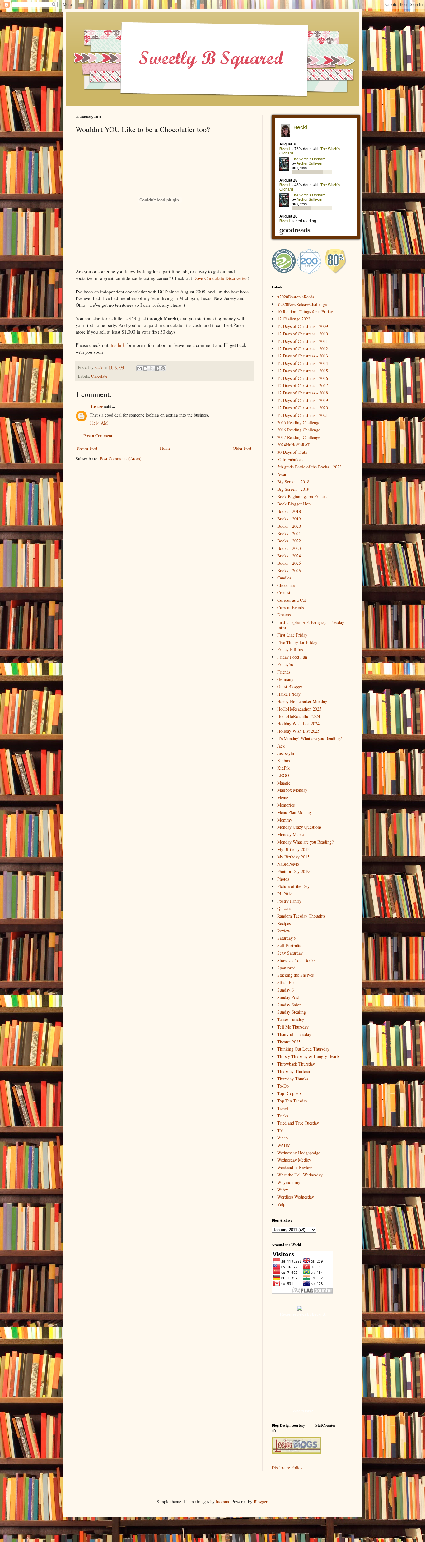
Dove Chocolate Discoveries (220, 278)
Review (283, 931)
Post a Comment (97, 436)
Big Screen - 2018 (293, 482)
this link (117, 345)
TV (280, 1130)
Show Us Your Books (296, 960)
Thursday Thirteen (293, 1071)
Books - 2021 (289, 533)
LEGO (283, 775)
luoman (222, 1501)
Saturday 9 (286, 938)
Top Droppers (289, 1093)
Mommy (284, 820)
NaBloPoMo (288, 864)
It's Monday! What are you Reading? (309, 738)
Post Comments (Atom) (121, 459)
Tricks (282, 1116)
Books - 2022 (289, 541)
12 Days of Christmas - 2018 (302, 393)
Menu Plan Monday (294, 812)
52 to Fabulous (290, 460)
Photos (283, 879)
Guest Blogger (289, 686)
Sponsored (286, 968)
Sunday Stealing (291, 1012)
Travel (282, 1108)
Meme (282, 797)
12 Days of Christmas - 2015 (302, 371)
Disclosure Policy (287, 1468)
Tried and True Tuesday (298, 1123)
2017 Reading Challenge (298, 437)
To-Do (283, 1086)
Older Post (242, 448)
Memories (286, 805)
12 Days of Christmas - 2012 (302, 349)
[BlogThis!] (145, 368)
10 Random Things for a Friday (305, 312)
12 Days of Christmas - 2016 (302, 378)
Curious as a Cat (291, 600)
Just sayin (285, 753)
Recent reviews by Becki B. (303, 1314)
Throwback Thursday (296, 1064)
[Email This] (139, 368)
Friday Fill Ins (290, 649)
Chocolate (99, 376)
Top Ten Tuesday (292, 1101)
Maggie (283, 783)
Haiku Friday (289, 694)
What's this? (303, 1411)
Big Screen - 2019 (293, 489)
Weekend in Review (294, 1167)
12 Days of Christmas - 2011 (302, 341)
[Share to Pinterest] (163, 368)
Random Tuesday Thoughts (301, 916)
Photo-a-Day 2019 (293, 871)
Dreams (284, 615)
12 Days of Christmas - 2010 (302, 334)
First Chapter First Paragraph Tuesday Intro (310, 624)
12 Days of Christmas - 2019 (302, 400)
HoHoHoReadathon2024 (298, 716)
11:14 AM (99, 423)
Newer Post (87, 448)
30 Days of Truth (292, 452)
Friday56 (285, 664)
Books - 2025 (289, 563)
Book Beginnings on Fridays (302, 496)
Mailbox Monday (292, 790)
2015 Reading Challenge (298, 423)
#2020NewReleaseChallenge (302, 304)
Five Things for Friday (297, 642)
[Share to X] (151, 368)
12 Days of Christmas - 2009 (302, 326)
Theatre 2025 (289, 1042)
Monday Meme (290, 834)
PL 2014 (284, 894)
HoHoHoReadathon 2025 (299, 709)
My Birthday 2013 (293, 849)
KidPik (283, 768)
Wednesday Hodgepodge (298, 1153)
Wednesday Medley (294, 1160)
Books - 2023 (289, 548)
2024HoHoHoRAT (293, 445)
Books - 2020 (289, 526)
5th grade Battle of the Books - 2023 (309, 467)
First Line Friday (292, 635)
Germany (285, 679)
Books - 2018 (289, 511)
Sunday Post (288, 997)
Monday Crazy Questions (299, 827)
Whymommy (288, 1182)
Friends (283, 672)
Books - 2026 (289, 570)
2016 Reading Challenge (298, 430)
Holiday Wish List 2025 (298, 731)
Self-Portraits (289, 945)
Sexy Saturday (290, 953)
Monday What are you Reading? (305, 842)
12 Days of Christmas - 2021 (302, 415)
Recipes (284, 923)
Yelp (281, 1204)
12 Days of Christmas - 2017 (302, 386)
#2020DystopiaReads (295, 297)
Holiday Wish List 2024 (298, 723)
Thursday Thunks (292, 1079)
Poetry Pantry (289, 901)
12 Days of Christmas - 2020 (302, 408)
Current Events (290, 607)
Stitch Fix (286, 982)
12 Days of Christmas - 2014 (302, 363)
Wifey (282, 1190)
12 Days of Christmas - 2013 (302, 356)
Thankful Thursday (294, 1034)
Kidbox (283, 760)
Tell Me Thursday (293, 1027)
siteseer (96, 406)
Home (165, 448)
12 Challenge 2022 (293, 319)
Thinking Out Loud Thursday (303, 1049)
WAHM (284, 1145)
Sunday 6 (285, 990)
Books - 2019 (289, 519)
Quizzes (284, 908)
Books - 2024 (289, 556)
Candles (284, 578)
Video (282, 1138)
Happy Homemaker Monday (302, 701)
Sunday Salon (289, 1005)
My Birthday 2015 (293, 857)
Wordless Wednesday (295, 1197)
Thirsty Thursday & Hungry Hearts (308, 1056)
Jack (281, 746)
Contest (283, 593)
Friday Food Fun (292, 657)
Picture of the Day (293, 886)
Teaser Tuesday (290, 1019)
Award (283, 474)
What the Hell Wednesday (300, 1175)
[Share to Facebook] (157, 368)
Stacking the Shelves (295, 975)
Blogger (260, 1501)
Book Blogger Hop (294, 504)
